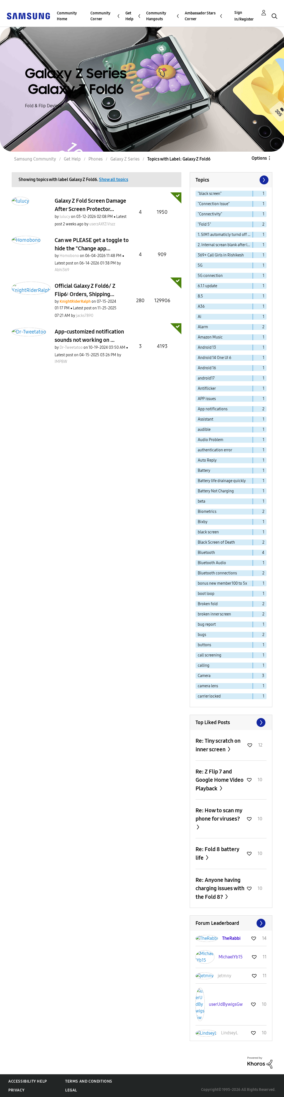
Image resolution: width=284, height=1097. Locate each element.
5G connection (210, 275)
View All (231, 722)
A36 (201, 306)
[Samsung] (28, 15)
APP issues (207, 398)
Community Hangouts (156, 16)
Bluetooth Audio (212, 563)
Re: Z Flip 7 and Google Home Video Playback (220, 780)
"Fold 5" (204, 224)
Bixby (202, 522)
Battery (204, 470)
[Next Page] (263, 179)
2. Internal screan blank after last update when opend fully (225, 245)
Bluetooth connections (217, 573)
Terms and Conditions (88, 1081)
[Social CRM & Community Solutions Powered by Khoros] (259, 1062)
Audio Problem (210, 439)
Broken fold (208, 604)
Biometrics (207, 511)
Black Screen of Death (216, 542)
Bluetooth (206, 552)
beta (201, 501)
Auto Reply (207, 460)
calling (203, 665)
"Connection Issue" (214, 204)
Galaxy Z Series (125, 159)
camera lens (208, 686)
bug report (207, 624)
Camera (204, 675)
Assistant (205, 419)
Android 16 (207, 368)
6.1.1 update (207, 286)
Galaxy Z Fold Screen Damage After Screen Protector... (90, 204)
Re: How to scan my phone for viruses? (219, 814)
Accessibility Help (27, 1081)
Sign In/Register (244, 16)
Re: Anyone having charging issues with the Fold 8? (220, 888)
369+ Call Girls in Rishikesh (221, 255)
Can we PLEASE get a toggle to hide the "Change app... (92, 244)
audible (204, 429)
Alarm (203, 327)
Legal (71, 1090)
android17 (206, 378)
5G (200, 265)
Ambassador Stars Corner (200, 16)
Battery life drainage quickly (222, 480)
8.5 (200, 296)
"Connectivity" (210, 214)
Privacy (16, 1090)
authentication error (215, 450)
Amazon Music (210, 337)
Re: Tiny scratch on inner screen (218, 745)
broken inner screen (214, 614)
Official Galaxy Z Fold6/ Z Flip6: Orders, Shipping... (85, 289)
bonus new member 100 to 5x (222, 583)
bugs (202, 634)
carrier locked (209, 696)
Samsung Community (35, 159)
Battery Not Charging (216, 491)
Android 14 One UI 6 (214, 357)
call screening (209, 655)
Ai (199, 316)
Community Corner (100, 16)
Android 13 (207, 347)
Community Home (67, 16)
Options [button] (259, 158)
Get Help (129, 16)
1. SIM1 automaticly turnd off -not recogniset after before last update (225, 234)
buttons (204, 645)
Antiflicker (207, 388)
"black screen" (210, 193)
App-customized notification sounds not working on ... (89, 335)
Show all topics (113, 179)
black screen (208, 532)
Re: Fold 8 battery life (217, 853)
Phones (95, 159)
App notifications (212, 409)
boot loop (206, 593)
